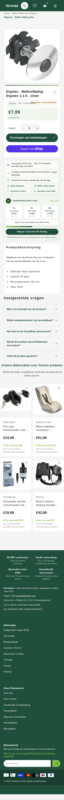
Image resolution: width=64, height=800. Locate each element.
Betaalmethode (11, 642)
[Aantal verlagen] (23, 128)
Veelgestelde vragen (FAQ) (16, 630)
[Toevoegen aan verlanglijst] (55, 92)
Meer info (54, 201)
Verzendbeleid (10, 723)
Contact (7, 666)
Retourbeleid (9, 729)
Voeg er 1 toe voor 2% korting (32, 231)
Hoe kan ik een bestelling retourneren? (32, 331)
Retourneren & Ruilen (14, 654)
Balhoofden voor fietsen (24, 13)
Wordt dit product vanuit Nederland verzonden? (32, 343)
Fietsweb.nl (16, 781)
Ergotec (12, 103)
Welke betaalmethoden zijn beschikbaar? (32, 320)
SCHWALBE (9, 497)
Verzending (9, 636)
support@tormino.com (26, 596)
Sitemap (7, 671)
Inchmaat (8, 660)
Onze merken (10, 699)
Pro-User (9, 422)
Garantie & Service (13, 648)
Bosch (40, 497)
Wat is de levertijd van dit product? (32, 309)
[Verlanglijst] (34, 5)
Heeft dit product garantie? (32, 356)
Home (7, 13)
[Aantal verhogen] (37, 128)
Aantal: (12, 128)
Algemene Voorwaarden (15, 717)
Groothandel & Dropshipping (17, 705)
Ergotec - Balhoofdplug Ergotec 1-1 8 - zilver (20, 17)
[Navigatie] (55, 5)
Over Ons (8, 693)
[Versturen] (56, 763)
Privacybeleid (10, 711)
